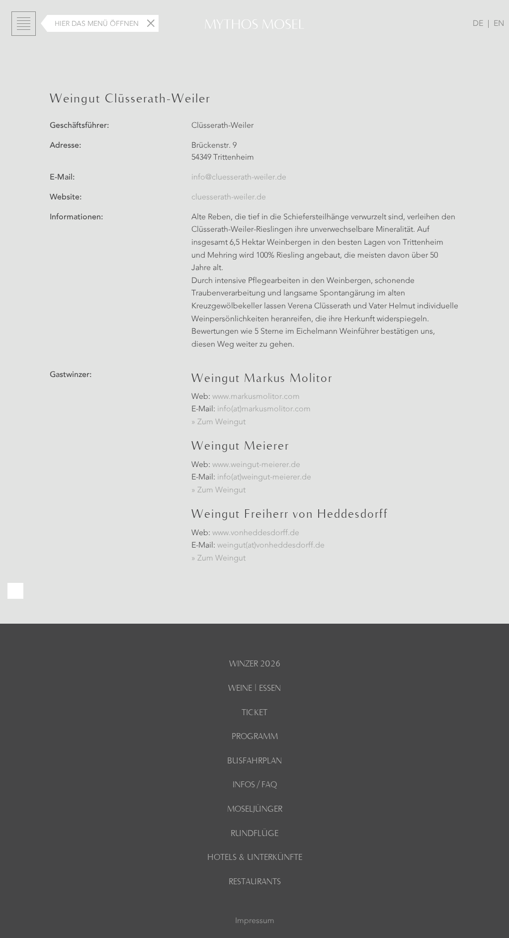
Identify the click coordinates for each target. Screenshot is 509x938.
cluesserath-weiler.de (228, 197)
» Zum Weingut (218, 422)
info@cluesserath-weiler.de (238, 178)
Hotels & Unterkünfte (254, 858)
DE (478, 24)
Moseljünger (254, 810)
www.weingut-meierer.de (256, 465)
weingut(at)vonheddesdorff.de (271, 546)
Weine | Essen (254, 689)
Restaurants (255, 882)
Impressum (254, 921)
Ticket (254, 713)
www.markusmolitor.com (256, 397)
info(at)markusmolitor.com (264, 409)
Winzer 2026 (254, 664)
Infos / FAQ (255, 785)
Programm (255, 737)
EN (499, 24)
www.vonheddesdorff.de (255, 533)
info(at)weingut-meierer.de (264, 477)
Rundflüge (254, 834)
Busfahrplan (254, 761)
